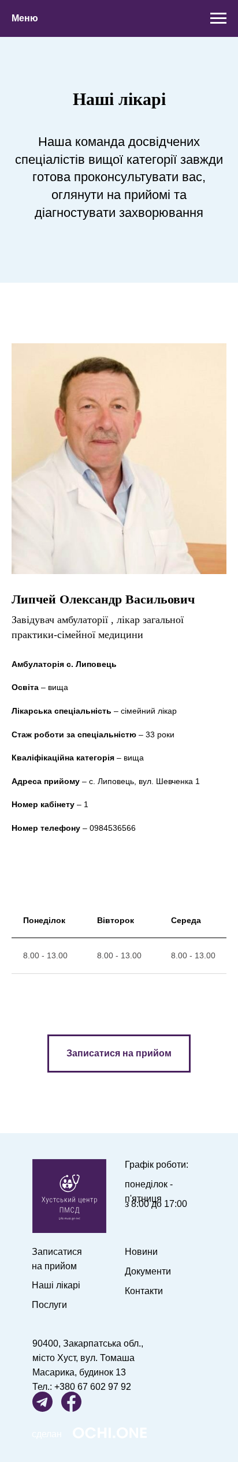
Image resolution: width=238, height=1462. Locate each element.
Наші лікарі (56, 1285)
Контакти (144, 1291)
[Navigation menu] (218, 18)
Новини (141, 1252)
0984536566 (113, 828)
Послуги (49, 1305)
